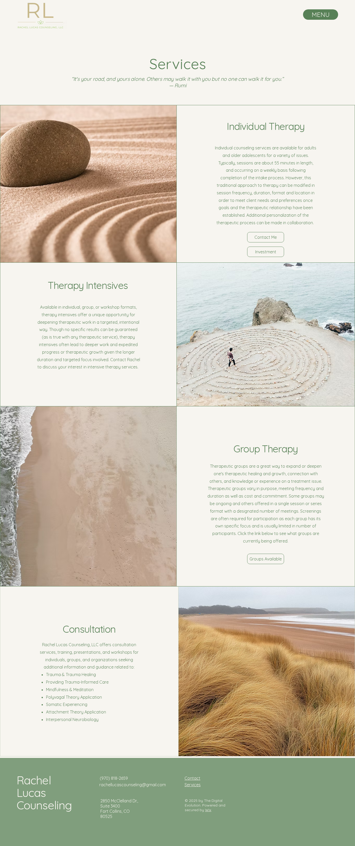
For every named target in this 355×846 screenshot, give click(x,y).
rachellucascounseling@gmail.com (132, 784)
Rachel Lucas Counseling (44, 792)
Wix (208, 810)
